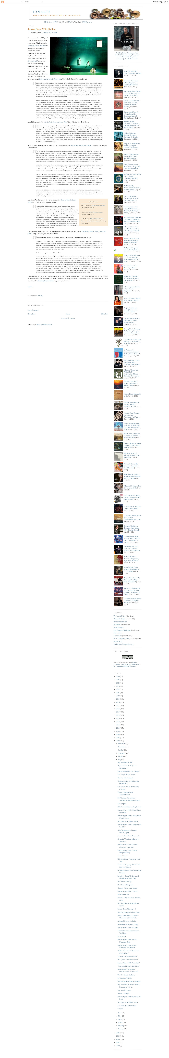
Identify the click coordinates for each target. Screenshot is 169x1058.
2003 (118, 1039)
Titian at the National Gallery (127, 956)
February (121, 1026)
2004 (118, 1036)
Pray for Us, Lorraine (124, 990)
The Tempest (122, 804)
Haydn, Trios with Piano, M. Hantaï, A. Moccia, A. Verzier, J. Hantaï (132, 435)
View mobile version (68, 318)
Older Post (104, 314)
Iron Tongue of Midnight (122, 630)
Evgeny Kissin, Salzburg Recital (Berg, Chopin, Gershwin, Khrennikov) (132, 331)
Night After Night (119, 619)
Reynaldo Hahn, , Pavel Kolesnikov (132, 455)
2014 (118, 715)
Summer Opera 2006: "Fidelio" (128, 891)
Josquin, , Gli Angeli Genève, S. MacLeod (132, 146)
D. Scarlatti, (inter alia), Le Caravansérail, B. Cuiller (132, 517)
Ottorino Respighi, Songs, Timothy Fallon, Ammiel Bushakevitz (132, 445)
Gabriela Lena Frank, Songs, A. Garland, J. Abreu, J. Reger (131, 383)
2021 (118, 693)
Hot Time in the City (124, 882)
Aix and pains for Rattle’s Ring (81, 145)
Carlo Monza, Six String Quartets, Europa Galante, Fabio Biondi (132, 497)
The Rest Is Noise (119, 616)
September (122, 753)
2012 (118, 721)
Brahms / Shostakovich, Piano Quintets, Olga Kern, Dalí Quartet (132, 580)
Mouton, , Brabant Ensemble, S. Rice (131, 404)
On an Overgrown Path (121, 638)
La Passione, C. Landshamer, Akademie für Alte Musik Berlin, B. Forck (132, 353)
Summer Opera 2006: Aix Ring (42, 28)
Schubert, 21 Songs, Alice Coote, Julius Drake (132, 487)
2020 (118, 696)
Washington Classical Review (123, 644)
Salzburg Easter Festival (46, 281)
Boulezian (117, 624)
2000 (118, 1046)
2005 (118, 1033)
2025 (118, 680)
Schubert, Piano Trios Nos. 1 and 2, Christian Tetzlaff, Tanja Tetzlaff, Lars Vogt (131, 230)
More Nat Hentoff (123, 894)
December (121, 744)
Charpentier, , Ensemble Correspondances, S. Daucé (131, 115)
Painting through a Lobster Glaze (129, 912)
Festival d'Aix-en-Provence (37, 45)
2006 (118, 741)
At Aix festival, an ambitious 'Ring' (56, 122)
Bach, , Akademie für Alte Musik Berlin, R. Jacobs (132, 476)
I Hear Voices (118, 633)
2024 (118, 683)
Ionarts (42, 12)
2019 (118, 699)
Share (30, 286)
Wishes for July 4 (123, 993)
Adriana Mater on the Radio (127, 921)
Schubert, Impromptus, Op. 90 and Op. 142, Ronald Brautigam (131, 156)
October (121, 750)
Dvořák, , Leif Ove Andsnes (130, 268)
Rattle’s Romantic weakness (96, 212)
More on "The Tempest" (125, 778)
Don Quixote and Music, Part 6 (128, 821)
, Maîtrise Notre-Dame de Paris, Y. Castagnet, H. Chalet (132, 539)
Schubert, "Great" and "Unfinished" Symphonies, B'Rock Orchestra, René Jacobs (131, 373)
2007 (118, 738)
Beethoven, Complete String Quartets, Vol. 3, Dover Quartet (131, 278)
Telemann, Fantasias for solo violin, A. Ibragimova (131, 289)
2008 (118, 734)
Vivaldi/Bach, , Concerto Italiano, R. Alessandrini (132, 548)
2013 (118, 718)
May (120, 1016)
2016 (118, 709)
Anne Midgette (119, 627)
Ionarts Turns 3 (123, 856)
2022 (118, 689)
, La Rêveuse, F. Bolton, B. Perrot (131, 210)
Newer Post (31, 314)
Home (68, 314)
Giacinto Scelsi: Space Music (127, 888)
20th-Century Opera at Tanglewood (129, 807)
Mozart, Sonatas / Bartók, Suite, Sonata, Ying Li (132, 299)
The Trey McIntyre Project (126, 775)
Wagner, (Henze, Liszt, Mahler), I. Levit (130, 310)
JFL (69, 22)
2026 (118, 676)
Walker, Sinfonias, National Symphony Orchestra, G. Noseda (131, 135)
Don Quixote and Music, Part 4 (128, 1002)
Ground (120, 1009)
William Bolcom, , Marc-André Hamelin (131, 466)
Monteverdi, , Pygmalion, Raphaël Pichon (132, 177)
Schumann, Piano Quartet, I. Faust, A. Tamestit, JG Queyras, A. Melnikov (132, 93)
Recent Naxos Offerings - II (127, 909)
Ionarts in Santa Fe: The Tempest (128, 771)
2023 (118, 686)
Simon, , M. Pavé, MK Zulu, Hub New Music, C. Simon (132, 426)
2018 (118, 702)
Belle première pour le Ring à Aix (50, 79)
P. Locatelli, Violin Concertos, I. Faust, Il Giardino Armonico (131, 198)
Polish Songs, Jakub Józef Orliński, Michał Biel (132, 507)
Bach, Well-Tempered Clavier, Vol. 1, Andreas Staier (131, 250)
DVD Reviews (87, 22)
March (120, 1022)
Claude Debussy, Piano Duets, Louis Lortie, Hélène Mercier (131, 320)
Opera (40, 295)
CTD (55, 22)
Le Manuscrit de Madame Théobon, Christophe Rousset (132, 601)
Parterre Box (118, 636)
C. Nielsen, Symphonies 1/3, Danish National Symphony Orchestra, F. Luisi (132, 258)
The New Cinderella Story (126, 975)
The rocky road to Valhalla (98, 205)
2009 (118, 731)
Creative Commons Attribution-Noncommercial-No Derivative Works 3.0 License (127, 665)
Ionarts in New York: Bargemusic (129, 836)
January (121, 1029)
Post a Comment (33, 310)
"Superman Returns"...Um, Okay (128, 966)
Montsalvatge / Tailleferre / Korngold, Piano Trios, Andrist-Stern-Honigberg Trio (132, 220)
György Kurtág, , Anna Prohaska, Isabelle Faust (132, 362)
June (120, 1013)
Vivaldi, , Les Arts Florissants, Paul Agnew (132, 415)
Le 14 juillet (122, 936)
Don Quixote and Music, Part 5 (128, 960)
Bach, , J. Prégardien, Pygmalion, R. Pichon (131, 559)
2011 (118, 725)
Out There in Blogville (125, 885)
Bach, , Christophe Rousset (132, 72)
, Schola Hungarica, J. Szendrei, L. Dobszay (131, 83)
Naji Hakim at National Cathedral (129, 981)
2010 (118, 728)
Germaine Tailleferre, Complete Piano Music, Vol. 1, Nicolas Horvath (131, 528)
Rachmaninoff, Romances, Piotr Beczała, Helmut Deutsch (132, 188)
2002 (118, 1042)
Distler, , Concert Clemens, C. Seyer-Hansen (132, 104)
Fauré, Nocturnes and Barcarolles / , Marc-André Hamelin (132, 167)
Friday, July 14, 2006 (50, 32)
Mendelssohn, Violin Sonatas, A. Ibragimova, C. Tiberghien (131, 569)
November (121, 747)
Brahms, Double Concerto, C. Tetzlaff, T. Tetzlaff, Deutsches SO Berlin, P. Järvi (132, 124)
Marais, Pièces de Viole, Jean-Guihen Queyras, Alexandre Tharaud (132, 240)
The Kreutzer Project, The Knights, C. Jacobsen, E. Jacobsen (132, 341)
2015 (118, 712)
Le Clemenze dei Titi (125, 978)
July (119, 760)
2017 (118, 705)
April (120, 1019)
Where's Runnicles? (120, 621)
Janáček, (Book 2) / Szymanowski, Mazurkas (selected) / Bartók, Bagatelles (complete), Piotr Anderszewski (127, 56)
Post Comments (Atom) (44, 324)
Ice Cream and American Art (127, 1005)
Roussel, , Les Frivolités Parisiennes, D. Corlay (132, 591)
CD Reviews (48, 22)
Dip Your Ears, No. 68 (125, 762)
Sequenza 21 (118, 641)
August (120, 756)
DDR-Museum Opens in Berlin (128, 924)
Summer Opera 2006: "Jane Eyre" (129, 963)
